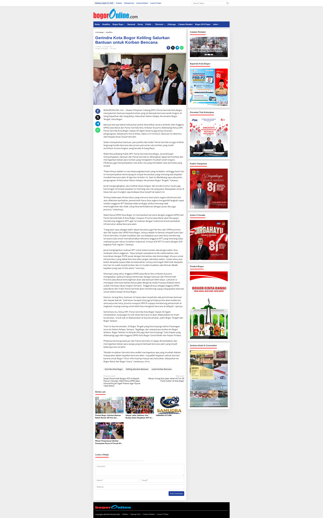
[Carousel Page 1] (206, 54)
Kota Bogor (104, 48)
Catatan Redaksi (149, 514)
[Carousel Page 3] (212, 54)
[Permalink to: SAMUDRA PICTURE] (170, 405)
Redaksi (125, 514)
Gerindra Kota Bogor (114, 369)
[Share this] (168, 48)
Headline (98, 48)
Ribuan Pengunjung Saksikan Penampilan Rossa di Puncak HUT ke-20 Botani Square (108, 442)
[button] (227, 3)
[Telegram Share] (177, 48)
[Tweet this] (173, 48)
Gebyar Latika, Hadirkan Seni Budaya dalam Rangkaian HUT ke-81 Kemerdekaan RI (140, 416)
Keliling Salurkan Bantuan (137, 369)
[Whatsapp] (182, 48)
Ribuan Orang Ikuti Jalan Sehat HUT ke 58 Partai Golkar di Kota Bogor (166, 378)
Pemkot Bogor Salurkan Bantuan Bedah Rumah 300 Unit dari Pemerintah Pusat (108, 416)
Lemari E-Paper (162, 514)
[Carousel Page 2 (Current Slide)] (209, 54)
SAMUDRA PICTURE (164, 415)
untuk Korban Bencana (161, 369)
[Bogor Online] (115, 13)
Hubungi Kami (135, 514)
